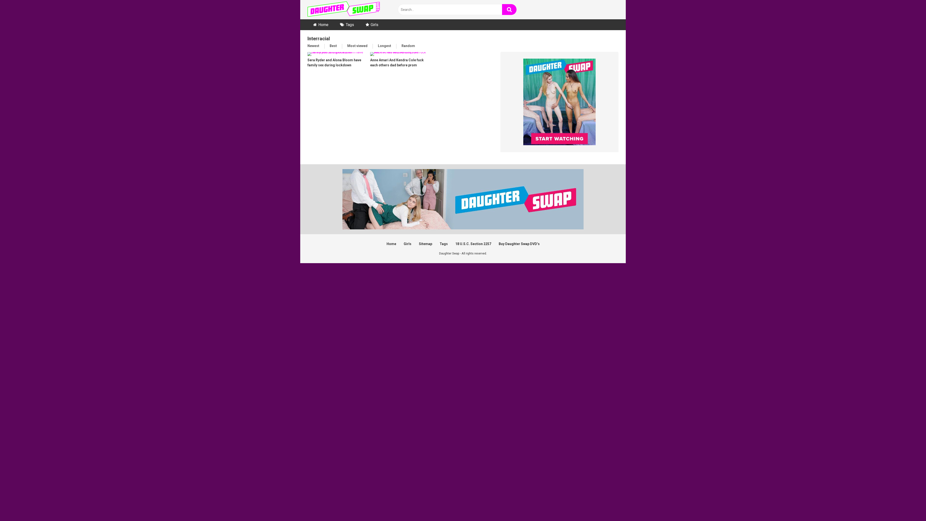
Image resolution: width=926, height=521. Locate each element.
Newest (313, 46)
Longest (384, 46)
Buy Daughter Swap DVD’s (519, 244)
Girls (374, 24)
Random (408, 46)
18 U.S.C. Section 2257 (473, 244)
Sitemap (425, 244)
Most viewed (357, 46)
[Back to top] (909, 506)
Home (323, 24)
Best (333, 46)
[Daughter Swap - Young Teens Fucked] (343, 9)
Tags (350, 24)
